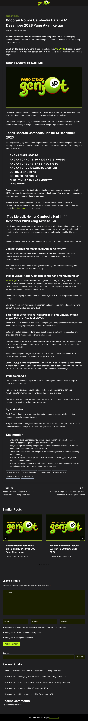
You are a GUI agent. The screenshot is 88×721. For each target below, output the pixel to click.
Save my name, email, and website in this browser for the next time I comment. (35, 627)
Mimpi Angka (11, 280)
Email (35, 621)
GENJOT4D (60, 49)
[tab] (39, 564)
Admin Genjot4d (13, 472)
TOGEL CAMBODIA (12, 16)
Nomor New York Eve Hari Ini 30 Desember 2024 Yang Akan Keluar (34, 671)
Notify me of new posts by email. (19, 638)
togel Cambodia (20, 208)
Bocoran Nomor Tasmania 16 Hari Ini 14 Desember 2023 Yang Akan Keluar (20, 491)
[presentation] (22, 527)
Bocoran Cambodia (29, 472)
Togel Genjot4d (27, 476)
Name (7, 621)
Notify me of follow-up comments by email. (23, 632)
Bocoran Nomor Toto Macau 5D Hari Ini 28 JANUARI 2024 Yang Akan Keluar (21, 548)
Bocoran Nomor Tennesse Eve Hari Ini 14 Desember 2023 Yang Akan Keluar (67, 491)
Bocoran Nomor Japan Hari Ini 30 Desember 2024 (27, 688)
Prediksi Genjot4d (59, 472)
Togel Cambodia (13, 476)
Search (6, 653)
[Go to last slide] (6, 538)
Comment (8, 592)
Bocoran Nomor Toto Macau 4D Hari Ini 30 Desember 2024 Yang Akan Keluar (38, 682)
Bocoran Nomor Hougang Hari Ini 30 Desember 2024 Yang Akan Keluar (36, 676)
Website (64, 621)
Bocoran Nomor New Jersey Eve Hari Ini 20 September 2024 (64, 548)
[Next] (82, 538)
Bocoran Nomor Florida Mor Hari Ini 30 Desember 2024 (29, 694)
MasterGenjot (12, 30)
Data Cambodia (44, 472)
